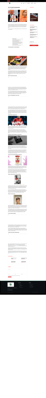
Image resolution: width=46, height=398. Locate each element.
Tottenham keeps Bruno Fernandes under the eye (23, 261)
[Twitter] (31, 9)
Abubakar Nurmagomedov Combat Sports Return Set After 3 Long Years (34, 34)
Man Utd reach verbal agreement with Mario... (13, 261)
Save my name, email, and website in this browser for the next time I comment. (14, 275)
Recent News (9, 8)
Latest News (20, 284)
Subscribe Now (33, 45)
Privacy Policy (31, 285)
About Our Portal (31, 284)
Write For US (20, 286)
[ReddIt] (33, 9)
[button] (37, 3)
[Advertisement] (17, 34)
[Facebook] (30, 9)
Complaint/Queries (21, 285)
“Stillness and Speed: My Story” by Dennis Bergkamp (17, 43)
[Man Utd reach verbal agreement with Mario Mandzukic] (9, 262)
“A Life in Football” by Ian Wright (15, 44)
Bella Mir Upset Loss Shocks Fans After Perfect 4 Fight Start (34, 32)
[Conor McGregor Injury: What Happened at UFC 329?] (19, 259)
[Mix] (35, 9)
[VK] (36, 9)
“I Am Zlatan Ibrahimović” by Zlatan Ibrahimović (17, 39)
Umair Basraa (12, 8)
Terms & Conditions (31, 286)
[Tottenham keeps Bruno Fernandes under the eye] (19, 262)
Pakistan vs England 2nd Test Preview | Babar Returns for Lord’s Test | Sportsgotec (33, 30)
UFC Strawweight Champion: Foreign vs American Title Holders (33, 27)
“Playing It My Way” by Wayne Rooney (16, 41)
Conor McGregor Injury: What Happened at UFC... (24, 258)
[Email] (34, 9)
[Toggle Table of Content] (21, 38)
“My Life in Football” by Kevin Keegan (16, 40)
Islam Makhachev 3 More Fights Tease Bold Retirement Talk (33, 37)
